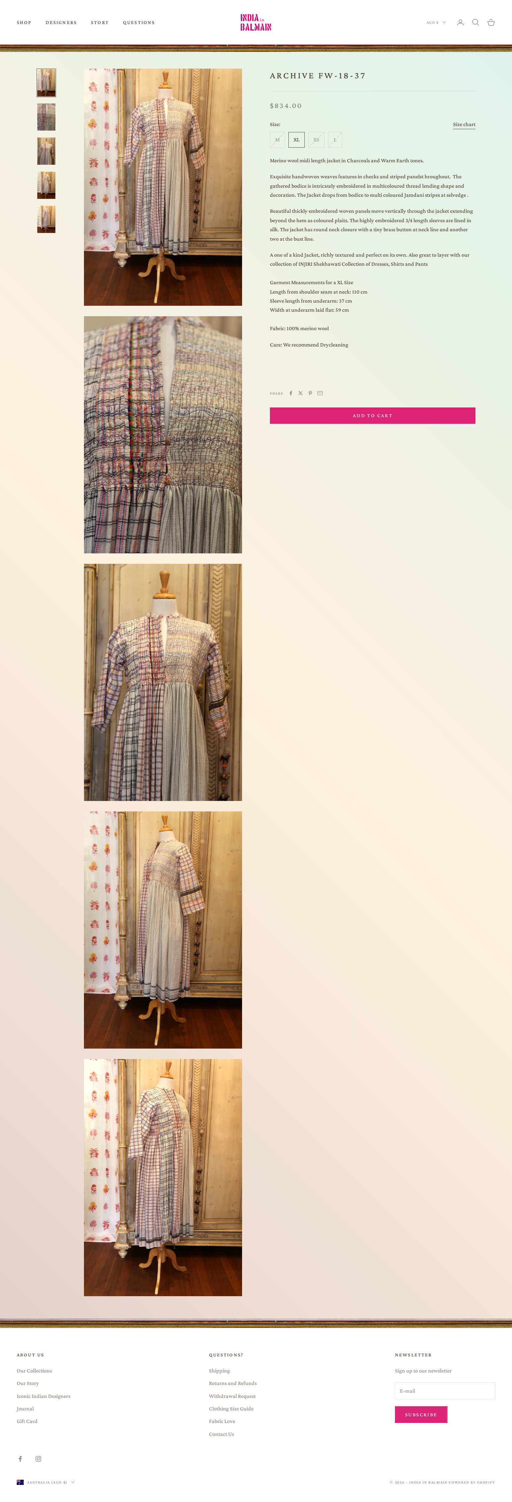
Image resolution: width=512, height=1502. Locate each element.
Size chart (464, 124)
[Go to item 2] (46, 117)
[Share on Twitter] (300, 393)
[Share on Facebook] (291, 393)
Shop (24, 22)
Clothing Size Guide (231, 1408)
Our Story (28, 1383)
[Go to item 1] (46, 83)
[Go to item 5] (46, 219)
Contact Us (221, 1434)
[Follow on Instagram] (38, 1458)
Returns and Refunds (233, 1383)
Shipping (219, 1370)
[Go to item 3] (46, 151)
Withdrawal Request (232, 1396)
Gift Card (27, 1421)
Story (100, 22)
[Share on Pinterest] (310, 393)
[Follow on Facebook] (20, 1458)
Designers (61, 22)
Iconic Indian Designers (43, 1396)
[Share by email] (320, 393)
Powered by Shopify (472, 1482)
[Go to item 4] (46, 185)
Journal (25, 1408)
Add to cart (373, 415)
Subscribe (421, 1414)
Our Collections (34, 1370)
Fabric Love (222, 1421)
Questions (139, 22)
